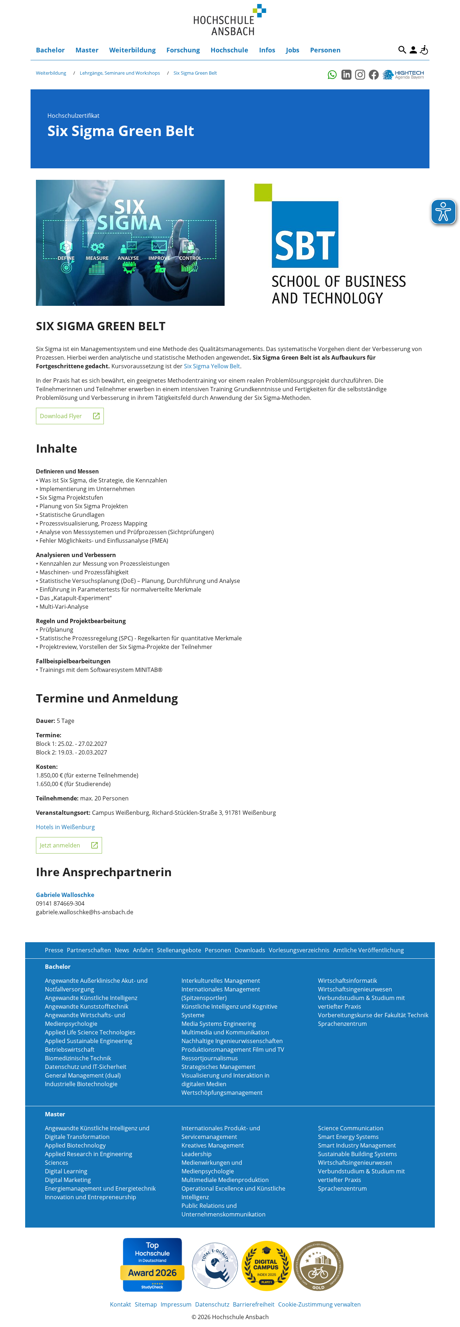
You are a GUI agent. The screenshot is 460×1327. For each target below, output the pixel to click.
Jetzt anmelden (60, 845)
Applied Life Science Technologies (90, 1032)
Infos (267, 50)
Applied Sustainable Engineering (88, 1041)
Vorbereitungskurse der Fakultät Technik (373, 1015)
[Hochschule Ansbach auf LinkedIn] (346, 75)
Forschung (183, 50)
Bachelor (50, 50)
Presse (54, 950)
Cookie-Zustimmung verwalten (319, 1304)
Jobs (292, 50)
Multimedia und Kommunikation (225, 1032)
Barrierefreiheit (424, 50)
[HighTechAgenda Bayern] (405, 75)
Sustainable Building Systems (357, 1154)
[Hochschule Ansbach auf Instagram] (360, 75)
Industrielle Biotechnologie (81, 1084)
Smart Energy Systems (348, 1137)
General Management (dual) (83, 1075)
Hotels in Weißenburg (65, 827)
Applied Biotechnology (75, 1145)
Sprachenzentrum (342, 1024)
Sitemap (146, 1304)
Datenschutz (212, 1304)
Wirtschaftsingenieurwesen (355, 989)
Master (86, 50)
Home (230, 20)
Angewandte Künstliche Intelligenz (91, 998)
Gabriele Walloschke (65, 895)
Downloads (250, 950)
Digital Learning (66, 1171)
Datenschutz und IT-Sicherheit (85, 1067)
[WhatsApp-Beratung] (333, 75)
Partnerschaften (89, 950)
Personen (325, 50)
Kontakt (120, 1304)
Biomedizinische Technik (78, 1058)
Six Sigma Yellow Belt (212, 366)
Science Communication (350, 1128)
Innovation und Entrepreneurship (90, 1197)
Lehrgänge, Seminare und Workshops (120, 73)
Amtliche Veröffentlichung (368, 950)
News (122, 950)
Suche (402, 50)
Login (413, 50)
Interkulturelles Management (220, 981)
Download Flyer (61, 416)
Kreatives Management (212, 1145)
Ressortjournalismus (209, 1058)
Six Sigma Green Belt (195, 73)
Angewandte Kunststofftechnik (86, 1006)
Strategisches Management (218, 1067)
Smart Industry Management (357, 1145)
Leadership (196, 1154)
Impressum (176, 1304)
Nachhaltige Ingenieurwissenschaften (232, 1041)
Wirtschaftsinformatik (347, 981)
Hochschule (229, 50)
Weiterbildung (132, 50)
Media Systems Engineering (218, 1024)
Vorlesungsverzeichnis (299, 950)
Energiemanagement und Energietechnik (100, 1188)
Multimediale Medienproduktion (225, 1180)
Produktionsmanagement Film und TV (232, 1049)
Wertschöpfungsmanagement (222, 1093)
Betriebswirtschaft (70, 1049)
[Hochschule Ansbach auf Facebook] (374, 75)
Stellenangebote (179, 950)
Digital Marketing (68, 1180)
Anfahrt (143, 950)
